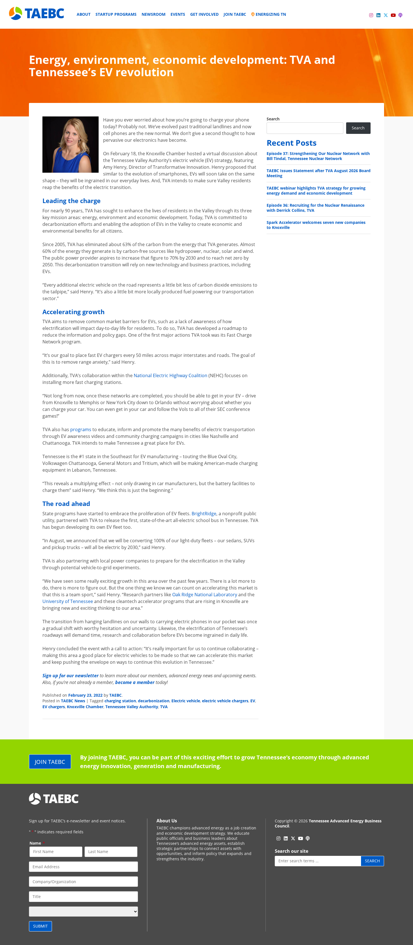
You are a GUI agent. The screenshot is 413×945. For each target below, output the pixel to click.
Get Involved (204, 14)
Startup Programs (116, 14)
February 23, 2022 (85, 695)
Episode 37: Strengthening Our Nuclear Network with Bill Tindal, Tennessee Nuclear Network (318, 156)
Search (273, 119)
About (83, 14)
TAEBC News (73, 700)
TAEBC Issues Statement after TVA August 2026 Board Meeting (319, 173)
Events (178, 14)
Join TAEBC (235, 14)
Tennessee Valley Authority (131, 706)
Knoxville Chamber (85, 706)
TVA (164, 706)
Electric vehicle (185, 700)
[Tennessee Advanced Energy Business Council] (37, 15)
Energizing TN (270, 14)
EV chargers (53, 706)
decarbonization (153, 700)
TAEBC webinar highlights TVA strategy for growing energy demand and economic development (316, 190)
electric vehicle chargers (225, 700)
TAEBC (115, 695)
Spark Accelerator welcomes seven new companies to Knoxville (316, 225)
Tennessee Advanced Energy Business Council (328, 823)
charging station (120, 700)
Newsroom (153, 14)
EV (252, 700)
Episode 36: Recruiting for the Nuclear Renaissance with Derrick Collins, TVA (315, 207)
